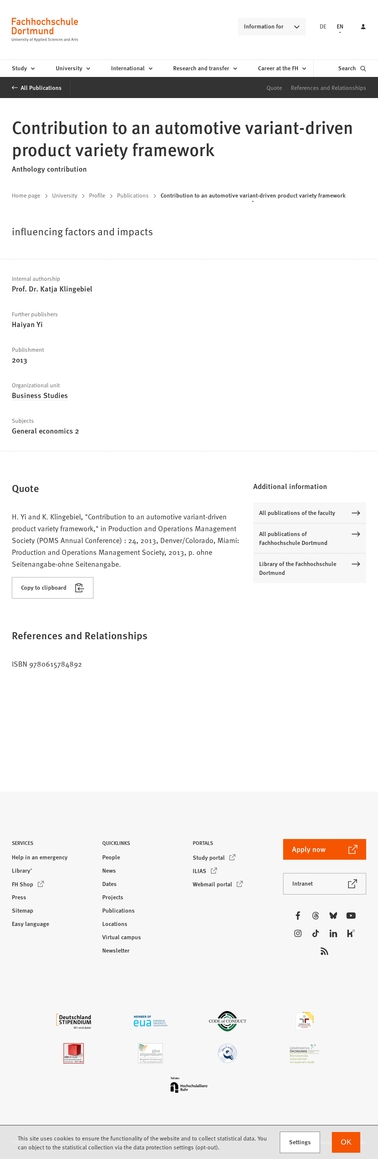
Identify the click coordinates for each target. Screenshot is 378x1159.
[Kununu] (351, 933)
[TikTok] (315, 933)
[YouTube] (351, 915)
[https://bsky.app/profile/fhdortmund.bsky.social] (333, 915)
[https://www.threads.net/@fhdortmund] (315, 915)
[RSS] (324, 951)
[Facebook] (298, 915)
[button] (309, 486)
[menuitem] (23, 68)
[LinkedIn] (333, 933)
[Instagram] (298, 933)
